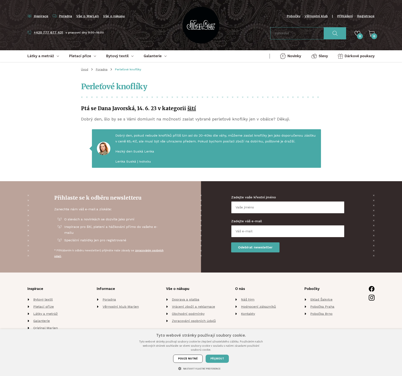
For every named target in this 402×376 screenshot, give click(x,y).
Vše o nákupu (114, 16)
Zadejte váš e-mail (246, 221)
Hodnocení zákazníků (258, 307)
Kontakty (248, 314)
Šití (191, 108)
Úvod (84, 69)
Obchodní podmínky (188, 314)
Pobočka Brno (321, 314)
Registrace (366, 16)
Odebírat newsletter (255, 247)
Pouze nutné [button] (188, 358)
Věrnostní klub (316, 16)
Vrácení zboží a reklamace (193, 307)
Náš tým (247, 299)
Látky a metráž (45, 314)
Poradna (101, 69)
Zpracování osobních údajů (194, 321)
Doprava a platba (185, 299)
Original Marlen (45, 328)
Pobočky (293, 16)
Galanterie (41, 321)
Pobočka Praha (322, 307)
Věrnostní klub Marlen (121, 307)
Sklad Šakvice (321, 299)
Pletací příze (43, 307)
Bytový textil (43, 299)
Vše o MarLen (87, 16)
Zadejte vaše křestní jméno (253, 197)
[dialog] (201, 352)
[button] (200, 368)
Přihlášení (345, 16)
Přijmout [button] (217, 358)
